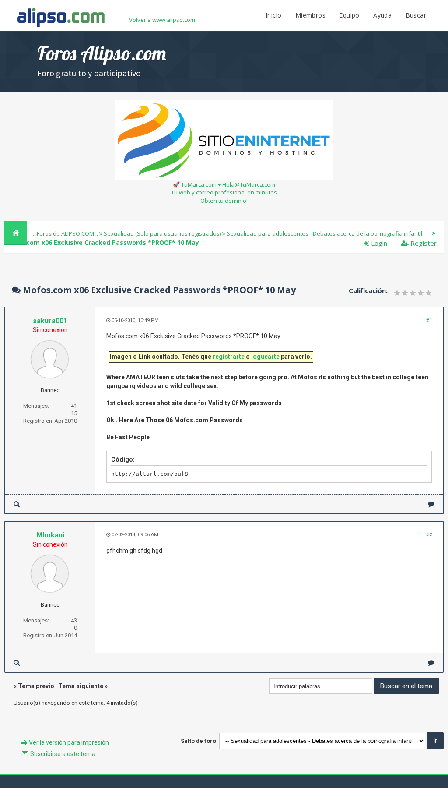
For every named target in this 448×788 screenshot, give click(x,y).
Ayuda (382, 15)
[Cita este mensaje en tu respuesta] (431, 504)
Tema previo (36, 685)
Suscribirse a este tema (62, 753)
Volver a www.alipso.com (162, 20)
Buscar (416, 15)
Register (423, 243)
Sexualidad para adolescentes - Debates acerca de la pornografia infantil (324, 233)
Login (378, 243)
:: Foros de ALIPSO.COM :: (66, 233)
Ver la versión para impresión (69, 742)
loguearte (265, 356)
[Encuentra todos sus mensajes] (16, 504)
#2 (429, 534)
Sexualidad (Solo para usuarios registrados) (162, 233)
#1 (429, 320)
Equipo (349, 15)
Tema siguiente (80, 685)
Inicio (273, 15)
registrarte (229, 356)
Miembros (310, 15)
